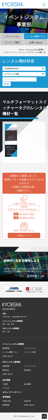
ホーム (21, 49)
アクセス (5, 388)
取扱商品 (27, 370)
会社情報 (6, 380)
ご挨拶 (5, 384)
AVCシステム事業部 (11, 362)
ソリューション (12, 36)
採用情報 (6, 397)
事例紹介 (5, 370)
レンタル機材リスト (36, 36)
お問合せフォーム (24, 235)
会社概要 (27, 384)
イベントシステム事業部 (34, 49)
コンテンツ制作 (12, 42)
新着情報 (5, 348)
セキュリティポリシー (12, 392)
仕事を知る (6, 401)
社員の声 (27, 401)
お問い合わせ (36, 42)
